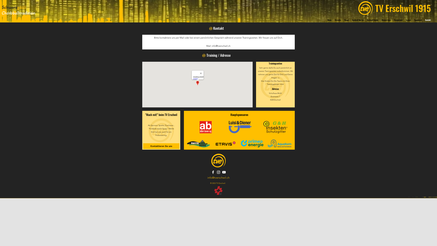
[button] (347, 20)
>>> (282, 84)
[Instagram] (218, 172)
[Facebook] (213, 172)
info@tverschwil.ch (221, 46)
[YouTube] (224, 172)
